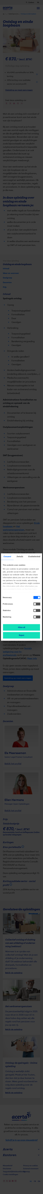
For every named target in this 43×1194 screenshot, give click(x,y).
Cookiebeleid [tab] (34, 556)
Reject (21, 635)
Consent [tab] (7, 556)
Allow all (21, 627)
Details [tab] (20, 556)
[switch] (36, 604)
